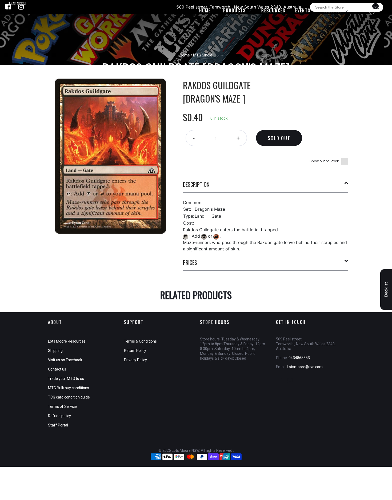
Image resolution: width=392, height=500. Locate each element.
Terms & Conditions (140, 341)
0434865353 (299, 358)
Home (185, 55)
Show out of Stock (324, 161)
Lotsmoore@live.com (305, 367)
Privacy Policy (135, 360)
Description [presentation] (196, 184)
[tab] (265, 186)
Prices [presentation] (190, 262)
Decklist (386, 289)
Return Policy (135, 350)
